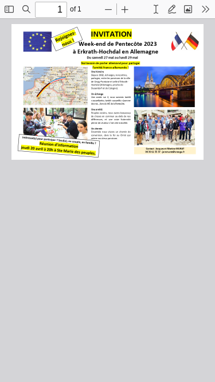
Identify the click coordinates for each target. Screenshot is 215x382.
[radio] (156, 9)
